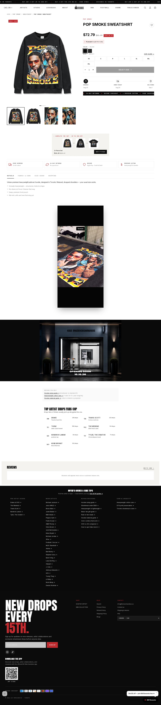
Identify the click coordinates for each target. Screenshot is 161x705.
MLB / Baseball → (52, 545)
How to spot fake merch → (90, 527)
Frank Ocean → (51, 521)
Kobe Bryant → (51, 533)
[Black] (85, 51)
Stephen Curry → (51, 555)
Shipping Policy (102, 613)
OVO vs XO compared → (89, 524)
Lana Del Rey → (51, 561)
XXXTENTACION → (52, 530)
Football (104, 7)
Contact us (120, 607)
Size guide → (149, 54)
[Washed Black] (90, 51)
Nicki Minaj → (50, 582)
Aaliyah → (49, 564)
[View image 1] (16, 116)
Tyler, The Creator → (17, 515)
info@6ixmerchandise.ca (125, 604)
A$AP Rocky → (51, 524)
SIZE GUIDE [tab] (40, 175)
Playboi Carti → (51, 518)
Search (99, 604)
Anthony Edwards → (52, 570)
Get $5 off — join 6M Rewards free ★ (141, 693)
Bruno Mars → (50, 508)
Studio (37, 7)
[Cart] (155, 7)
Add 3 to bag (100, 152)
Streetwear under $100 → (89, 505)
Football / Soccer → (52, 542)
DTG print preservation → (125, 505)
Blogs (98, 617)
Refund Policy (101, 610)
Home (8, 14)
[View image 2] (33, 116)
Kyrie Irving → (50, 558)
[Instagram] (7, 652)
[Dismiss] (39, 701)
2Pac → (48, 539)
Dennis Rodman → (52, 585)
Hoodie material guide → (52, 398)
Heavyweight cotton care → (53, 395)
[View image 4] (69, 116)
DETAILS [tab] (10, 175)
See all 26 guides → (96, 493)
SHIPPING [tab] (52, 175)
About (65, 7)
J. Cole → (49, 567)
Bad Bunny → (50, 551)
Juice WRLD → (51, 505)
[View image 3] (51, 116)
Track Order (133, 7)
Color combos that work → (90, 521)
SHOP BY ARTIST (81, 604)
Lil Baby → (49, 579)
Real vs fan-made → (88, 515)
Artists (23, 7)
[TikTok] (13, 652)
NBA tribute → (50, 515)
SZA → (48, 573)
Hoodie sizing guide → (51, 393)
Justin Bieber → (51, 511)
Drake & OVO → (15, 502)
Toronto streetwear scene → (126, 508)
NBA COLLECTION (82, 607)
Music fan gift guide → (88, 511)
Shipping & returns (123, 610)
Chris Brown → (51, 527)
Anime (118, 7)
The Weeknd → (15, 505)
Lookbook (51, 7)
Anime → (49, 548)
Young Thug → (51, 576)
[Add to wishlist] (151, 25)
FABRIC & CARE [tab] (24, 175)
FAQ (118, 613)
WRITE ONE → (149, 468)
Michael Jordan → (52, 536)
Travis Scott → (15, 508)
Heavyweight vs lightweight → (91, 508)
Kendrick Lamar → (16, 511)
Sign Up (52, 645)
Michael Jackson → (52, 502)
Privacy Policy (101, 607)
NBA (92, 7)
